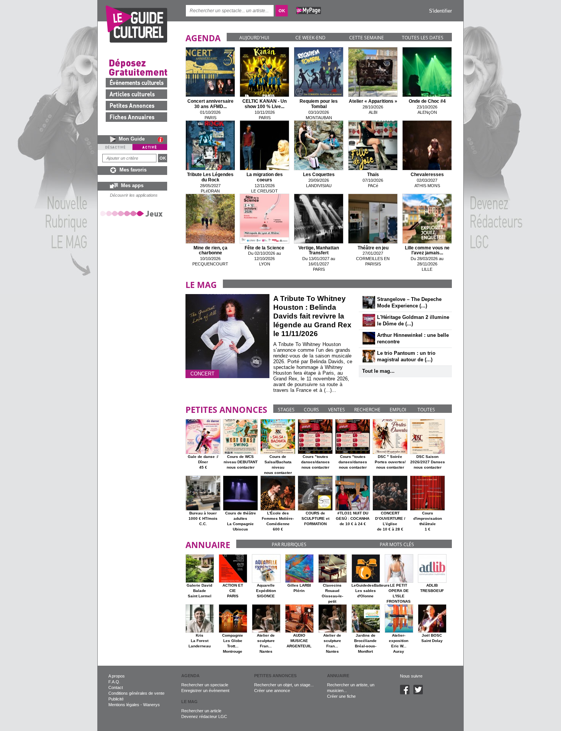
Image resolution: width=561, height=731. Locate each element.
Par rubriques (289, 544)
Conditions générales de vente (136, 693)
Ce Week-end (310, 37)
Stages (286, 409)
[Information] (162, 139)
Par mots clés (397, 544)
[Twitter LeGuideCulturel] (420, 693)
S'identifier (440, 11)
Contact (115, 687)
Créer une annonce (272, 690)
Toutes (426, 409)
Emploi (398, 409)
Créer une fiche (341, 696)
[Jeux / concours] (133, 213)
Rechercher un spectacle (204, 684)
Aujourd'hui (254, 37)
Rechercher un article (201, 710)
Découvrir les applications (134, 195)
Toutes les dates (422, 37)
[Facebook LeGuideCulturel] (406, 693)
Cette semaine (366, 37)
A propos (116, 676)
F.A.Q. (114, 681)
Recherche (367, 409)
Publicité (116, 699)
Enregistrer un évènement (205, 690)
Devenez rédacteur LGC (204, 716)
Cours (311, 409)
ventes (336, 409)
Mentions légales (123, 704)
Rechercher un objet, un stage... (284, 684)
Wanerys (151, 704)
